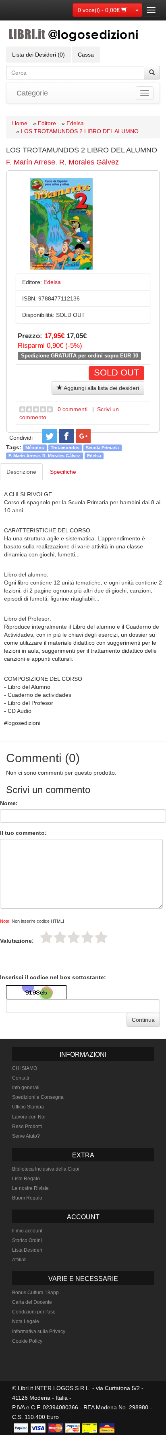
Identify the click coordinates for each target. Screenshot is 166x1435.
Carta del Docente (32, 1302)
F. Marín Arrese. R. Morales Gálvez (62, 162)
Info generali (25, 1087)
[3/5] (73, 937)
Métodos (34, 447)
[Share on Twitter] (49, 436)
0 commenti (72, 409)
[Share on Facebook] (66, 436)
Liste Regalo (26, 1178)
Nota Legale (25, 1321)
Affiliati (19, 1259)
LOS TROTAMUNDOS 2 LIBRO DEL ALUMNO (80, 131)
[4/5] (87, 937)
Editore (47, 123)
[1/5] (46, 937)
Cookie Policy (27, 1341)
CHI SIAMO (24, 1068)
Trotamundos (65, 447)
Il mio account (27, 1231)
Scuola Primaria (102, 447)
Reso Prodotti (27, 1126)
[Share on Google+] (83, 436)
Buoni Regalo (27, 1198)
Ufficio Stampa (28, 1107)
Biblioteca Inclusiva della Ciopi (45, 1169)
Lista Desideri (27, 1250)
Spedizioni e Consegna (38, 1097)
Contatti (20, 1078)
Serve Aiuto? (26, 1136)
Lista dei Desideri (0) (38, 54)
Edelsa (75, 123)
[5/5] (101, 937)
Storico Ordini (27, 1240)
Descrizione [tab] (21, 472)
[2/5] (60, 937)
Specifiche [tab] (63, 472)
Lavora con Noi (29, 1117)
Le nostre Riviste (30, 1188)
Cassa (86, 54)
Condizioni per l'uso (34, 1312)
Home (19, 123)
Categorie (32, 93)
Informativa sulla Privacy (38, 1331)
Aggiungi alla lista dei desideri (100, 388)
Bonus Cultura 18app (35, 1292)
